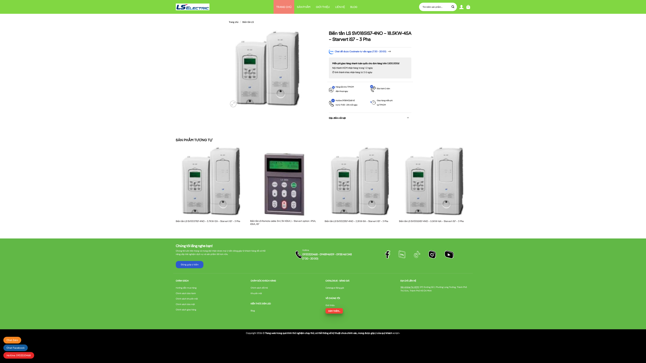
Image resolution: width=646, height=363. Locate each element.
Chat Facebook (16, 347)
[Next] (470, 189)
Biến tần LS (248, 22)
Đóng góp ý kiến (189, 264)
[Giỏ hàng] (468, 7)
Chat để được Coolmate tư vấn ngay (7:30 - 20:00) (360, 51)
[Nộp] (453, 7)
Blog (353, 7)
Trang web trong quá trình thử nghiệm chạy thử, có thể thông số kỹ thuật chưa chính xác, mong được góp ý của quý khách (328, 333)
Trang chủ (284, 7)
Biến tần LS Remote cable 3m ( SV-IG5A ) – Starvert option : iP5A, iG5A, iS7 (283, 222)
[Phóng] (233, 104)
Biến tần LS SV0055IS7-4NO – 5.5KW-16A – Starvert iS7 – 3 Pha (431, 221)
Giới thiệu (323, 7)
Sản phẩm (304, 7)
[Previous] (175, 189)
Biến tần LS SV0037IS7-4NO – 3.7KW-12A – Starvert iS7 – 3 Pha (208, 221)
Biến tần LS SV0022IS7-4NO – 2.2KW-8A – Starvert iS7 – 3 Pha (356, 221)
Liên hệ (340, 7)
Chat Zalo (12, 340)
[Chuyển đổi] (408, 118)
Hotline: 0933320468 (19, 355)
